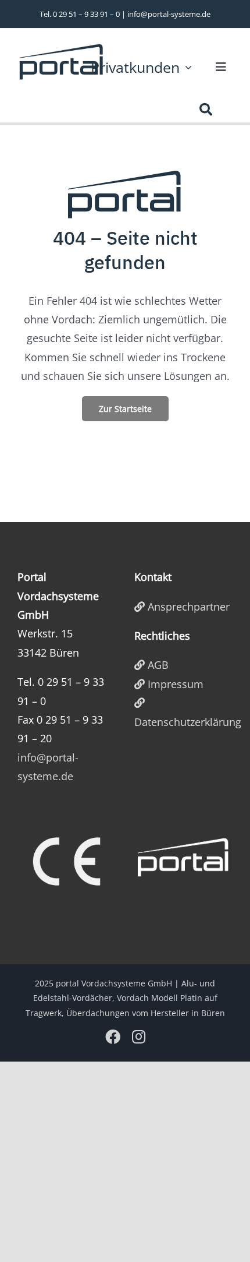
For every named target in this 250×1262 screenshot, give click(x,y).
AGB (157, 665)
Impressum (174, 684)
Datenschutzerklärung (183, 722)
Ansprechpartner (187, 607)
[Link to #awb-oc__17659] (206, 109)
